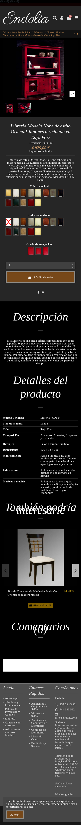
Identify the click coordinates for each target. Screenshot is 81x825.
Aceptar (14, 814)
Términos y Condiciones (12, 703)
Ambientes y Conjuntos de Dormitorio (39, 723)
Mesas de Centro (36, 738)
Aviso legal (11, 698)
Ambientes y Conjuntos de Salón (39, 706)
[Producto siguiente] (77, 34)
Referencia (35, 143)
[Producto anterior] (75, 34)
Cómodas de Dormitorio (38, 731)
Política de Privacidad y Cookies (12, 712)
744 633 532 (67, 709)
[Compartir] (38, 292)
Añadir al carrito (43, 277)
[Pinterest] (43, 292)
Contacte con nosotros (13, 724)
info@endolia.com (66, 717)
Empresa (10, 718)
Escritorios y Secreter (38, 745)
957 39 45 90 (68, 704)
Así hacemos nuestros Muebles (12, 732)
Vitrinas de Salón (37, 715)
